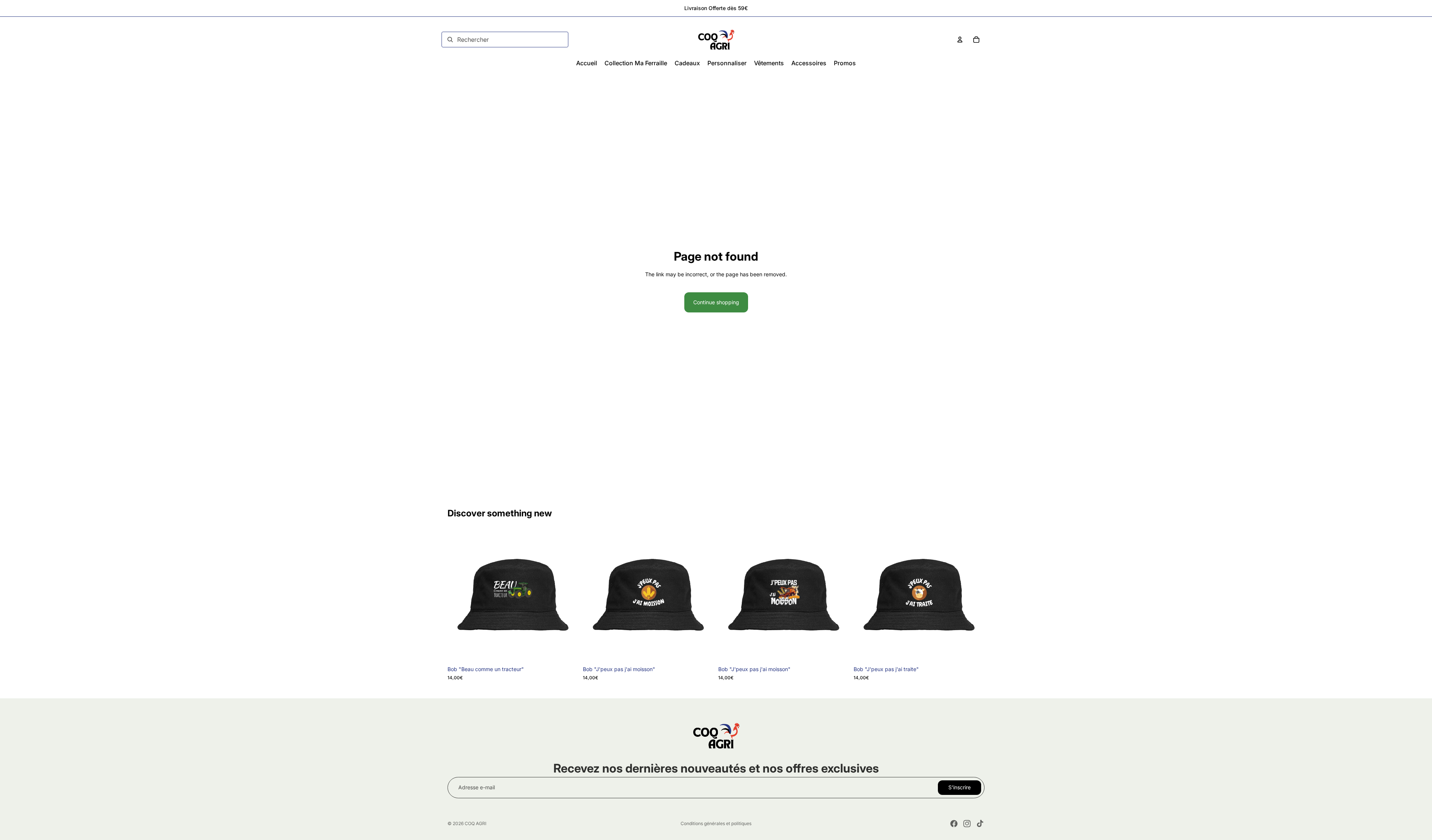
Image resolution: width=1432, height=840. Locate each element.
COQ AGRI (475, 823)
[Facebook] (953, 823)
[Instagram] (966, 823)
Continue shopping (716, 302)
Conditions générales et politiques (716, 823)
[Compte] (960, 39)
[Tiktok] (980, 823)
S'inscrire (959, 787)
